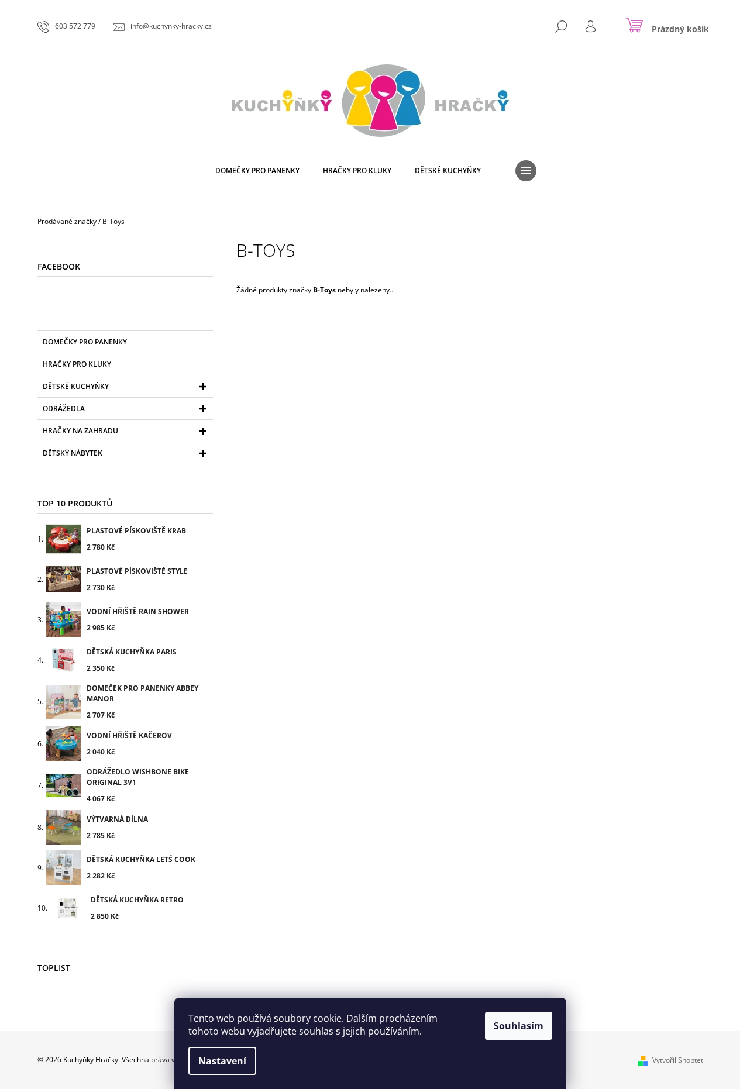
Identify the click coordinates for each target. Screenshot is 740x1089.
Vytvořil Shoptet (677, 1060)
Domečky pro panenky (85, 342)
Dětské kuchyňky (76, 386)
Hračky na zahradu (80, 431)
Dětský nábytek (72, 453)
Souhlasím (518, 1025)
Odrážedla (64, 408)
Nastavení (222, 1060)
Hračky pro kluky (77, 364)
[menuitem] (257, 170)
